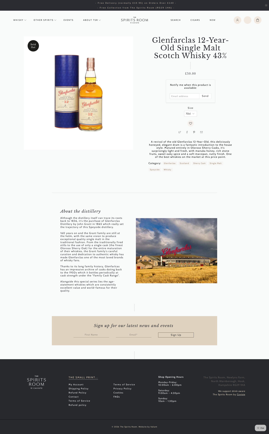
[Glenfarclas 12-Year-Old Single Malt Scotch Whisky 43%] (78, 93)
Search (176, 20)
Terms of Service (79, 400)
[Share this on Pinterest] (194, 132)
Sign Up (176, 334)
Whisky (18, 20)
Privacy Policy (122, 388)
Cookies (118, 392)
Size (190, 108)
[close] (266, 5)
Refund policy (78, 405)
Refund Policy (78, 392)
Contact (74, 396)
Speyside (155, 169)
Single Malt (216, 163)
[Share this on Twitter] (179, 132)
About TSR (90, 20)
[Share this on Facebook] (187, 132)
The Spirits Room (128, 427)
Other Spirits (44, 20)
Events (69, 20)
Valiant (153, 427)
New (213, 20)
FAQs (116, 396)
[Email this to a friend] (201, 132)
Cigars (195, 20)
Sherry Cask (199, 163)
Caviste (241, 394)
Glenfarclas (170, 163)
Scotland (184, 163)
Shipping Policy (79, 388)
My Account (76, 384)
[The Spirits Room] (134, 20)
